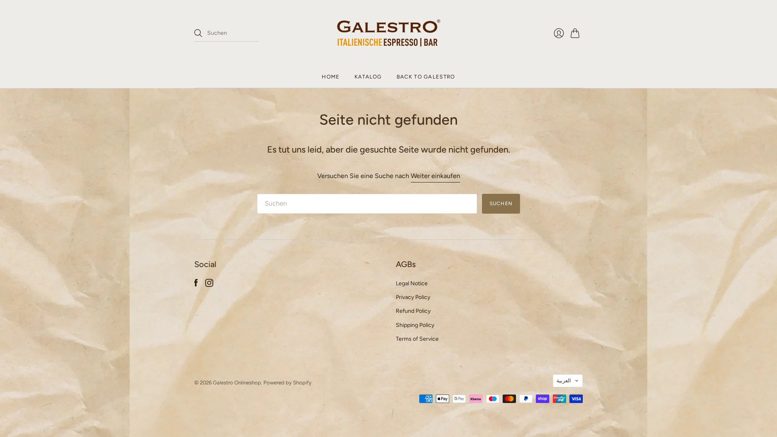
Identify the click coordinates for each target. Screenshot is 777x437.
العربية (563, 381)
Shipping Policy (415, 325)
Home (331, 77)
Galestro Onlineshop (237, 383)
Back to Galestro (426, 77)
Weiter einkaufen (435, 176)
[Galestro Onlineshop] (388, 33)
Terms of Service (417, 338)
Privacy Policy (413, 297)
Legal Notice (412, 283)
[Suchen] (198, 33)
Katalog (368, 77)
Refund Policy (413, 311)
